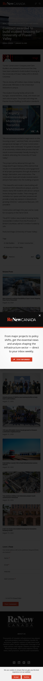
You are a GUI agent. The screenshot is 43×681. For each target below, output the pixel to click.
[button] (39, 315)
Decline (26, 677)
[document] (21, 340)
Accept (16, 677)
